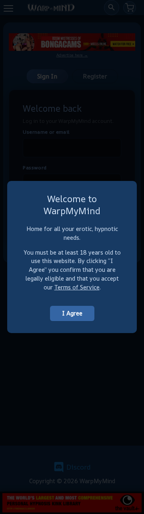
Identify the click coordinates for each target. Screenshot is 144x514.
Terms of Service (77, 287)
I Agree (72, 313)
